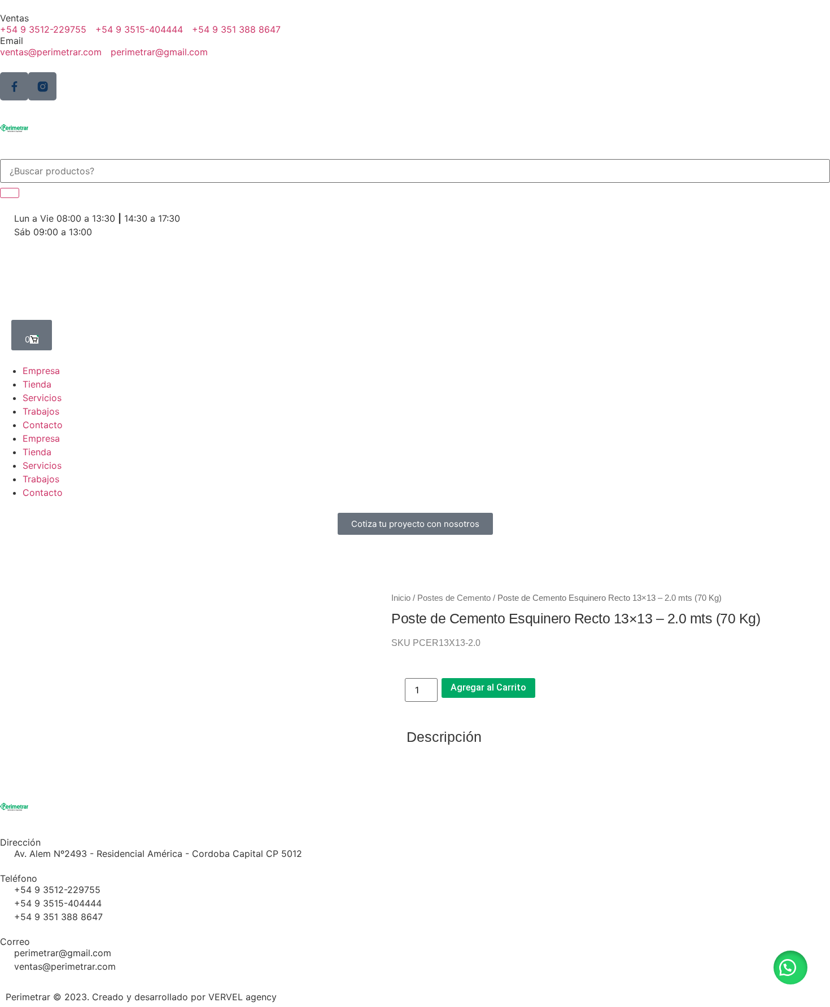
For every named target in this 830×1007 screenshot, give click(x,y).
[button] (790, 967)
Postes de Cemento (454, 598)
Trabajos (41, 411)
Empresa (41, 370)
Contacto (43, 424)
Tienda (37, 384)
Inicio (400, 598)
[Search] (9, 193)
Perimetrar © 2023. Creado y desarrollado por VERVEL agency (141, 996)
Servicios (42, 397)
